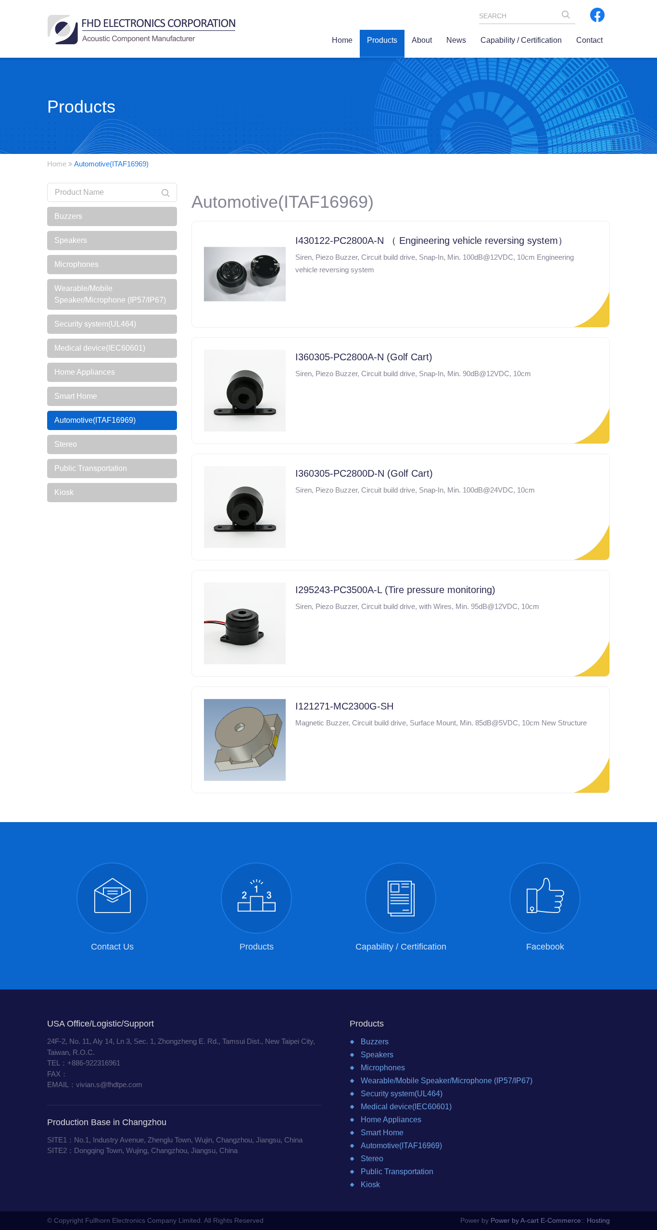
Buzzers (68, 216)
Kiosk (64, 492)
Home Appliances (84, 372)
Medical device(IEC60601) (99, 348)
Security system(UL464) (95, 324)
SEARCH (568, 16)
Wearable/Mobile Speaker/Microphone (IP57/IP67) (110, 294)
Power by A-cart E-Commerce (536, 1220)
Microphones (76, 264)
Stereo (65, 444)
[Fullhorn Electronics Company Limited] (141, 29)
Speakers (70, 240)
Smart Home (75, 396)
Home (56, 164)
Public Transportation (90, 468)
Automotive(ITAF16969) (95, 420)
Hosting (598, 1220)
